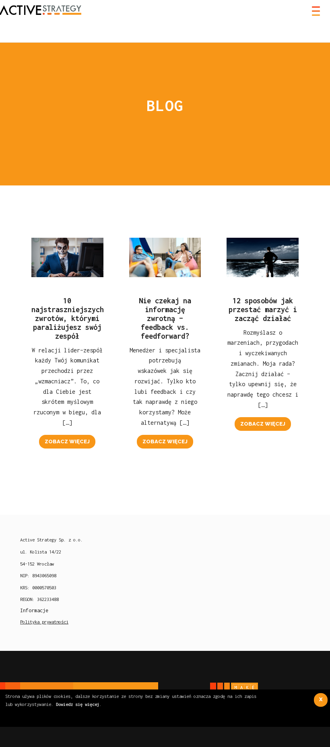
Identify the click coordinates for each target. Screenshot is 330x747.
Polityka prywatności (44, 621)
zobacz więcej (67, 441)
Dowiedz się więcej (77, 704)
